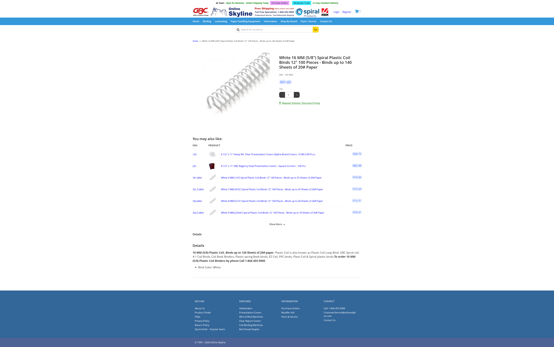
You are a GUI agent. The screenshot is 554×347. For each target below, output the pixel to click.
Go (315, 29)
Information (270, 21)
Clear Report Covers (250, 321)
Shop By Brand (289, 21)
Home (196, 21)
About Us (200, 308)
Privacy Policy (202, 321)
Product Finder (203, 312)
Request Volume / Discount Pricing (301, 103)
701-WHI (197, 177)
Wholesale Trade (302, 3)
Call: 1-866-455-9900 (334, 308)
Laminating (221, 21)
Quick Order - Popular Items (210, 329)
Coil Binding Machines (251, 325)
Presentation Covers (250, 312)
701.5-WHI (198, 189)
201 (194, 166)
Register (346, 12)
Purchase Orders (280, 3)
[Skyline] (261, 12)
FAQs (197, 316)
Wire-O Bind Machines (251, 316)
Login (336, 12)
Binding (207, 21)
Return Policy (202, 325)
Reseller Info (288, 312)
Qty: (281, 88)
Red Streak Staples (249, 329)
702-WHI (197, 201)
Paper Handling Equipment (245, 21)
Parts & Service (289, 316)
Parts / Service (308, 21)
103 (194, 154)
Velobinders (245, 308)
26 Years (220, 3)
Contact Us (326, 21)
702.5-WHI (198, 212)
